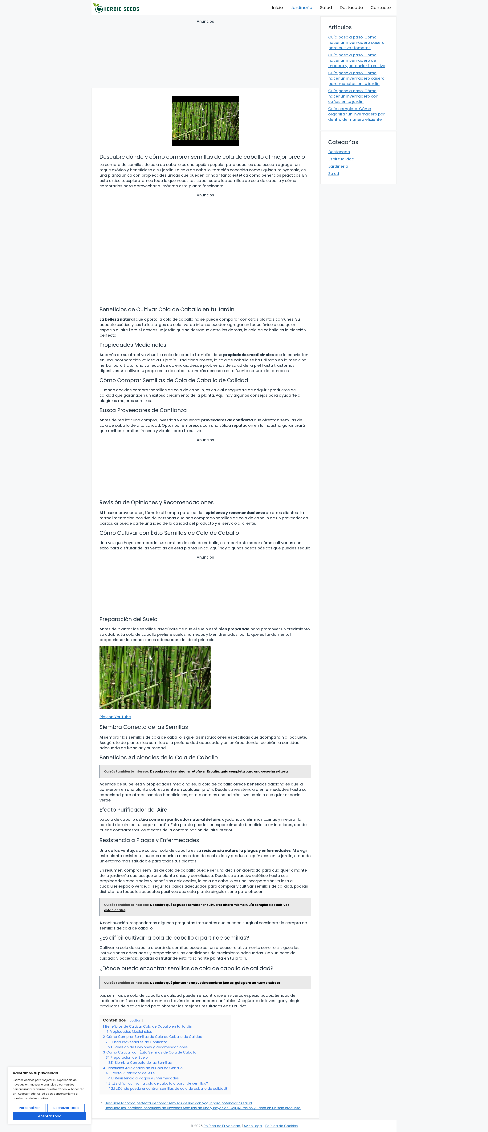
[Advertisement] (205, 54)
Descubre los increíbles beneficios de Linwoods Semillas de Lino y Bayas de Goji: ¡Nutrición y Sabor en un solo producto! (203, 1108)
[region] (50, 1095)
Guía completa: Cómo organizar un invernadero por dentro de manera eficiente (356, 114)
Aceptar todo (49, 1116)
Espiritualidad (341, 159)
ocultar (135, 1020)
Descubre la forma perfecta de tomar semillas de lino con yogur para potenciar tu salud (178, 1103)
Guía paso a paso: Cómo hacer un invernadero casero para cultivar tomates (356, 42)
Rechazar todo (66, 1107)
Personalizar (29, 1107)
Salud (326, 7)
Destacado (351, 7)
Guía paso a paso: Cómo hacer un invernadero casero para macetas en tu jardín (356, 78)
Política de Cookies (281, 1125)
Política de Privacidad (222, 1125)
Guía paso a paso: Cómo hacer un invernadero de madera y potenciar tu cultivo (356, 60)
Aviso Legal (253, 1125)
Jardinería (301, 7)
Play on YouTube (115, 717)
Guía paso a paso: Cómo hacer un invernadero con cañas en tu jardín (353, 96)
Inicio (277, 7)
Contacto (381, 7)
